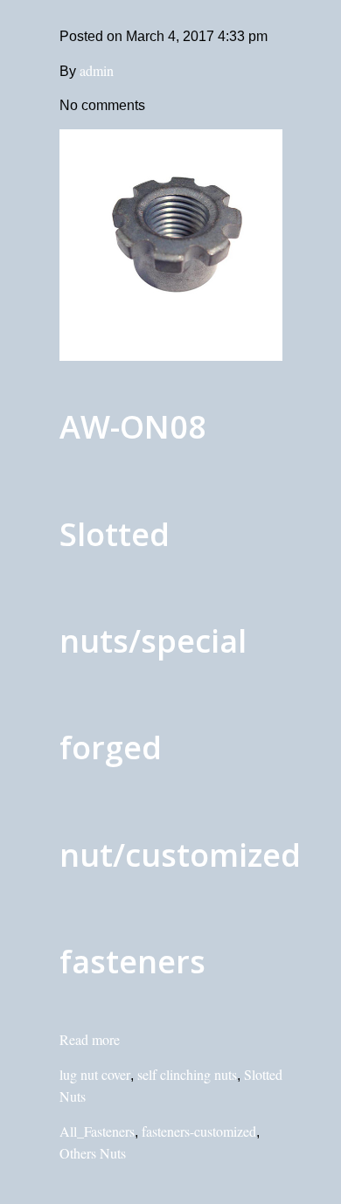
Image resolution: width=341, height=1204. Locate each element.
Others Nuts (92, 1153)
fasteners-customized (199, 1131)
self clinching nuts (187, 1074)
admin (97, 70)
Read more (89, 1039)
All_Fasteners (97, 1131)
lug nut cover (94, 1074)
